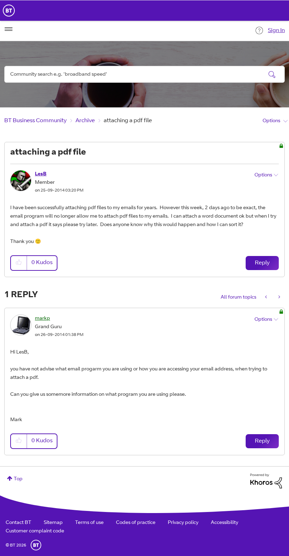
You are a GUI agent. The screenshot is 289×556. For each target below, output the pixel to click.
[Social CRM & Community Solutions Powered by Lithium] (266, 481)
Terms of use (89, 522)
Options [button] (271, 121)
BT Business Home (9, 11)
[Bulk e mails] (266, 297)
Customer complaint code (35, 531)
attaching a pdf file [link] (128, 121)
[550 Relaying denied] (278, 297)
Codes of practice (135, 522)
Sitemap (53, 522)
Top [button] (18, 479)
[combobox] (144, 74)
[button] (19, 263)
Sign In (276, 30)
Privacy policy (183, 522)
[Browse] (8, 29)
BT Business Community (35, 121)
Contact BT (18, 522)
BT (36, 545)
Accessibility (224, 522)
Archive (85, 121)
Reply (262, 263)
